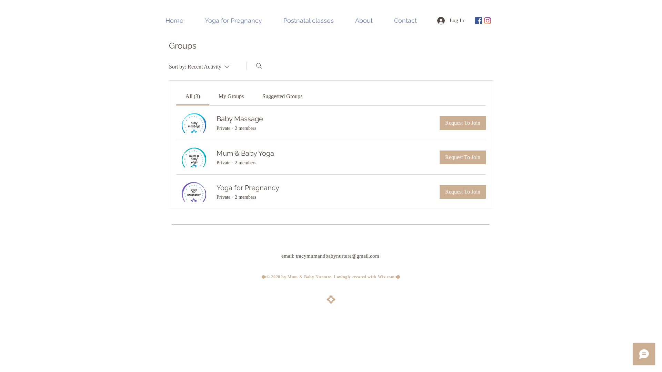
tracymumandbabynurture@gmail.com (337, 256)
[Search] (259, 66)
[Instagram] (487, 20)
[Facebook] (478, 20)
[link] (192, 96)
